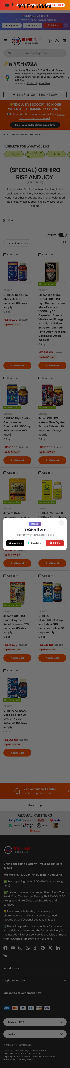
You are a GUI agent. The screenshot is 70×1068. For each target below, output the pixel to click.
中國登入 (56, 543)
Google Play (36, 543)
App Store (17, 543)
